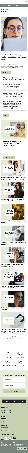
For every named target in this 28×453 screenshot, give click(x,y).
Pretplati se (14, 391)
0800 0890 (5, 407)
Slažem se (22, 449)
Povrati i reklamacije (5, 430)
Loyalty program (4, 421)
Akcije (8, 9)
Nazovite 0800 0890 (14, 5)
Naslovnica (3, 9)
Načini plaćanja (4, 427)
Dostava (3, 428)
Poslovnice (3, 418)
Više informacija (16, 445)
